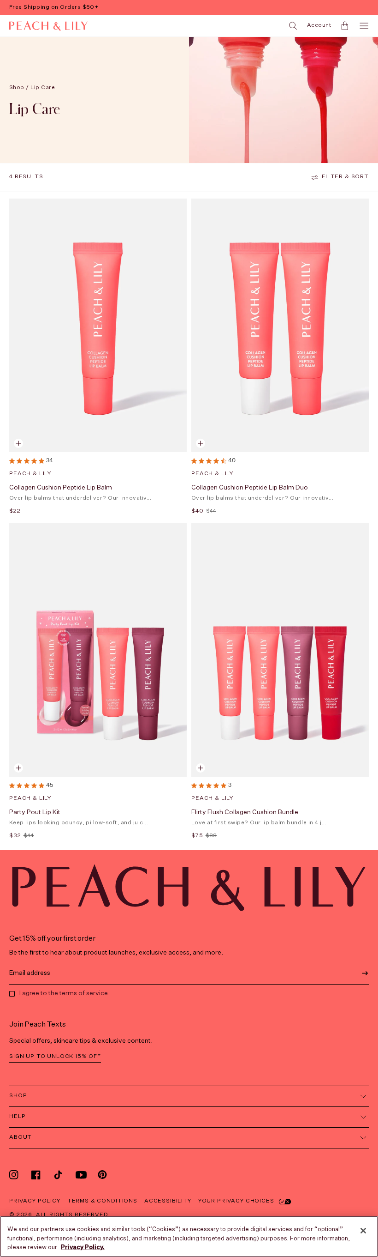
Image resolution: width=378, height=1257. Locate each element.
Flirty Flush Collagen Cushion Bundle (244, 812)
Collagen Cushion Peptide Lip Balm (60, 487)
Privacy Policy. (83, 1248)
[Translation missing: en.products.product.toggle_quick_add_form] (18, 443)
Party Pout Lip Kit (34, 812)
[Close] (363, 1231)
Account (319, 25)
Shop (16, 88)
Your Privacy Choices (236, 1201)
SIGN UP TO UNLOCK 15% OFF (55, 1056)
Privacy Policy (34, 1201)
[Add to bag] (200, 443)
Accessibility (167, 1201)
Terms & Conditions (102, 1201)
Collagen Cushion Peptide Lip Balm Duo (249, 487)
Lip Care (42, 88)
